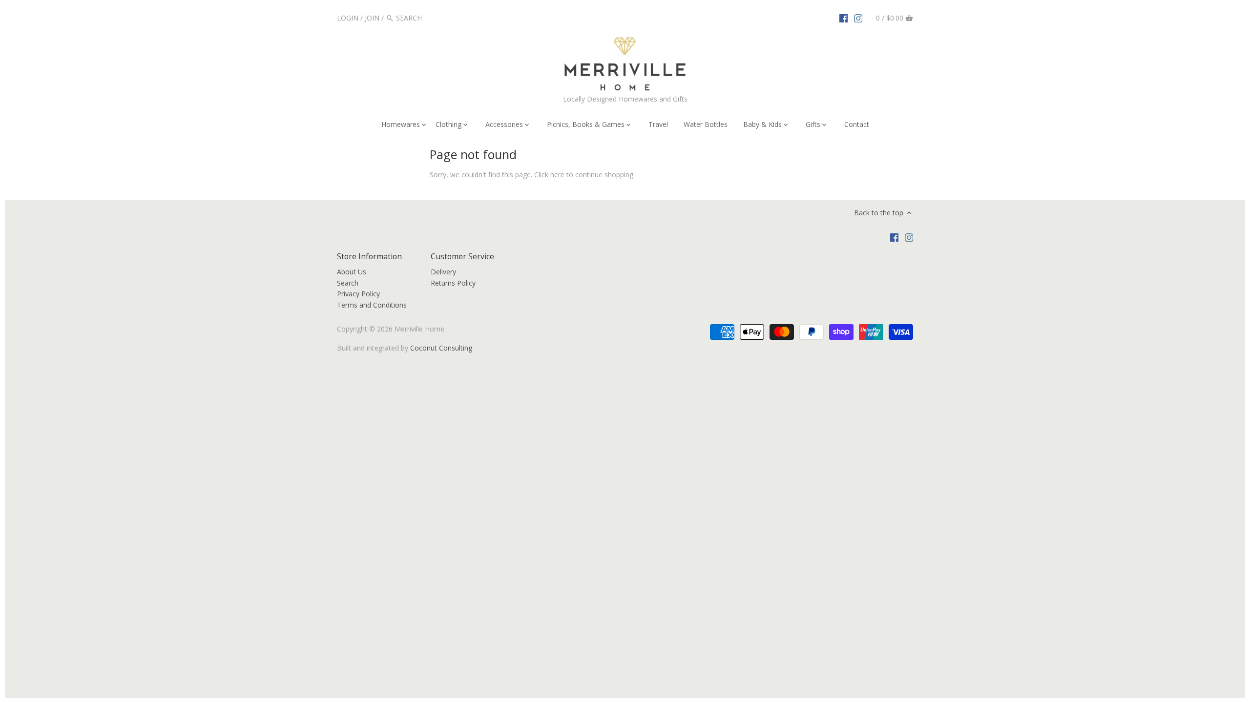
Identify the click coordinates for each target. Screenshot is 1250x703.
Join (372, 17)
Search (347, 283)
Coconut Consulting (441, 347)
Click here (549, 174)
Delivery (443, 271)
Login (347, 17)
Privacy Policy (358, 293)
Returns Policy (453, 283)
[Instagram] (858, 17)
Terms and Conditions (372, 305)
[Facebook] (843, 17)
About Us (351, 271)
